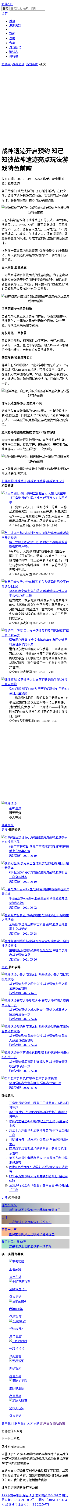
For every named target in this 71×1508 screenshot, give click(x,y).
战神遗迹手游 (36, 481)
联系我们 (20, 1423)
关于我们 (8, 1423)
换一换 (6, 1254)
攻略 (12, 38)
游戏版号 (15, 47)
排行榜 (13, 56)
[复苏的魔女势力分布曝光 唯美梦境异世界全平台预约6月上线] (35, 586)
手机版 (17, 1495)
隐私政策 (59, 1423)
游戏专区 (8, 825)
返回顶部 (28, 1495)
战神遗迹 (18, 64)
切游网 (6, 64)
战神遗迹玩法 (55, 481)
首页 (12, 21)
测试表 (13, 52)
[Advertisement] (35, 106)
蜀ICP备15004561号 (48, 1495)
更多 (5, 829)
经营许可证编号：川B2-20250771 (27, 1504)
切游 (5, 13)
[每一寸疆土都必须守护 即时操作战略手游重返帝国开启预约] (35, 537)
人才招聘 (33, 1423)
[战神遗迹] (9, 803)
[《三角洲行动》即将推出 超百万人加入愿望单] (34, 493)
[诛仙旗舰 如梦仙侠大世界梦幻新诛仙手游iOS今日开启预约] (35, 684)
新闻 (12, 33)
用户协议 (46, 1423)
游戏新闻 (32, 64)
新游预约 (8, 481)
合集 (12, 42)
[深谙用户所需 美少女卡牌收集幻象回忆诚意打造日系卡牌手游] (35, 635)
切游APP (7, 4)
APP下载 (7, 1495)
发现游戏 (15, 25)
